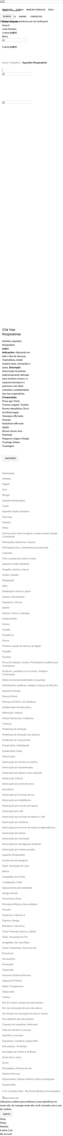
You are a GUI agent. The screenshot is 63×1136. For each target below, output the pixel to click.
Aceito (6, 1114)
